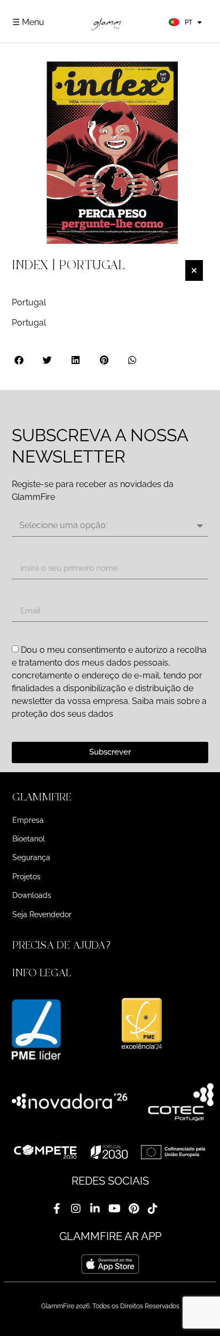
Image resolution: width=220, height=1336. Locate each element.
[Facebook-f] (56, 1208)
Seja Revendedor (42, 914)
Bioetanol (28, 839)
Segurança (31, 857)
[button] (19, 360)
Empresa (28, 820)
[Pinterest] (133, 1208)
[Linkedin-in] (95, 1208)
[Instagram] (75, 1208)
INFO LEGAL (41, 973)
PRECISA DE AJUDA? (63, 945)
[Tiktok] (152, 1208)
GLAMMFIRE (42, 797)
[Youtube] (114, 1208)
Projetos (26, 876)
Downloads (31, 895)
